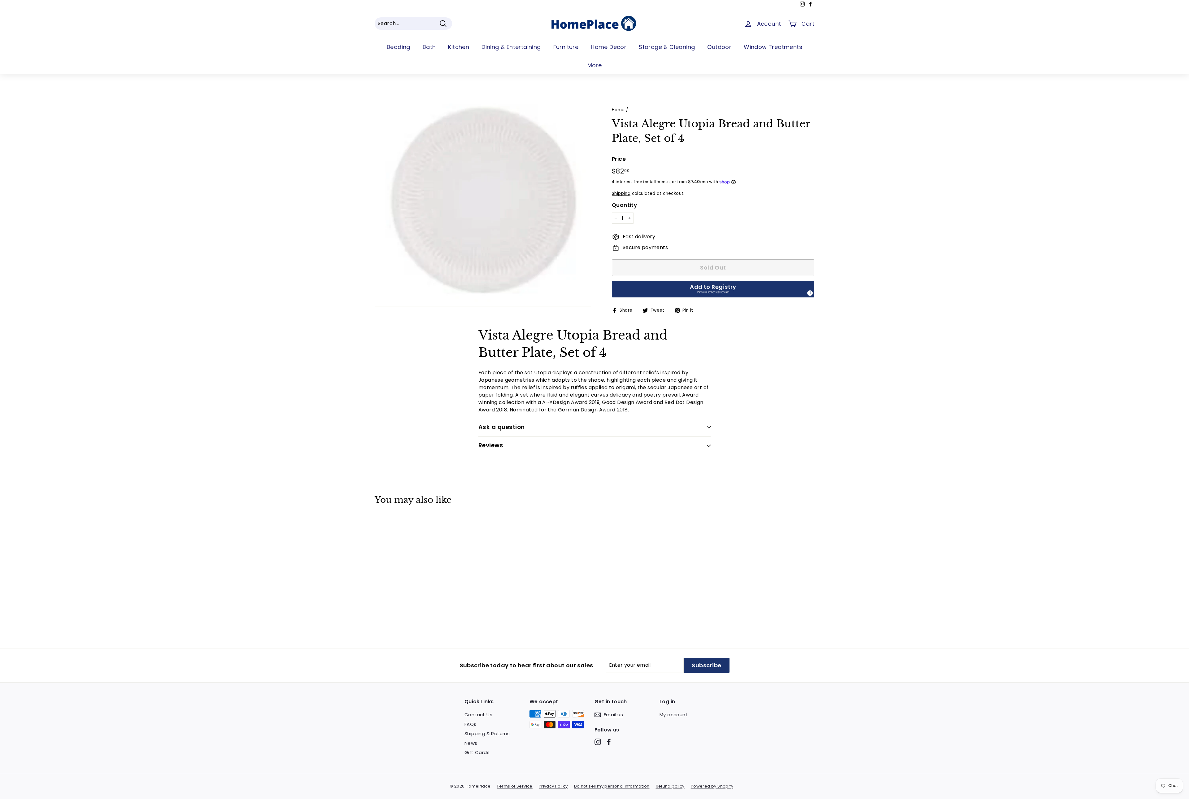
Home (618, 110)
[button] (713, 289)
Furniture (566, 47)
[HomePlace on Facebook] (609, 741)
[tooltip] (810, 293)
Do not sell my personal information (612, 786)
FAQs (470, 724)
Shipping (621, 193)
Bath (429, 47)
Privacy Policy (553, 786)
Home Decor (608, 47)
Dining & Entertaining (511, 47)
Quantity (624, 205)
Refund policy (670, 786)
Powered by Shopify (712, 786)
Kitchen (458, 47)
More (594, 65)
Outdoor (719, 47)
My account (674, 714)
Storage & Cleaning (667, 47)
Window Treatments (773, 47)
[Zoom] (483, 198)
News (470, 743)
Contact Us (478, 714)
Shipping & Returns (487, 733)
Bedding (398, 47)
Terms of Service (514, 786)
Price (619, 159)
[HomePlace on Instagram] (597, 741)
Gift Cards (477, 752)
